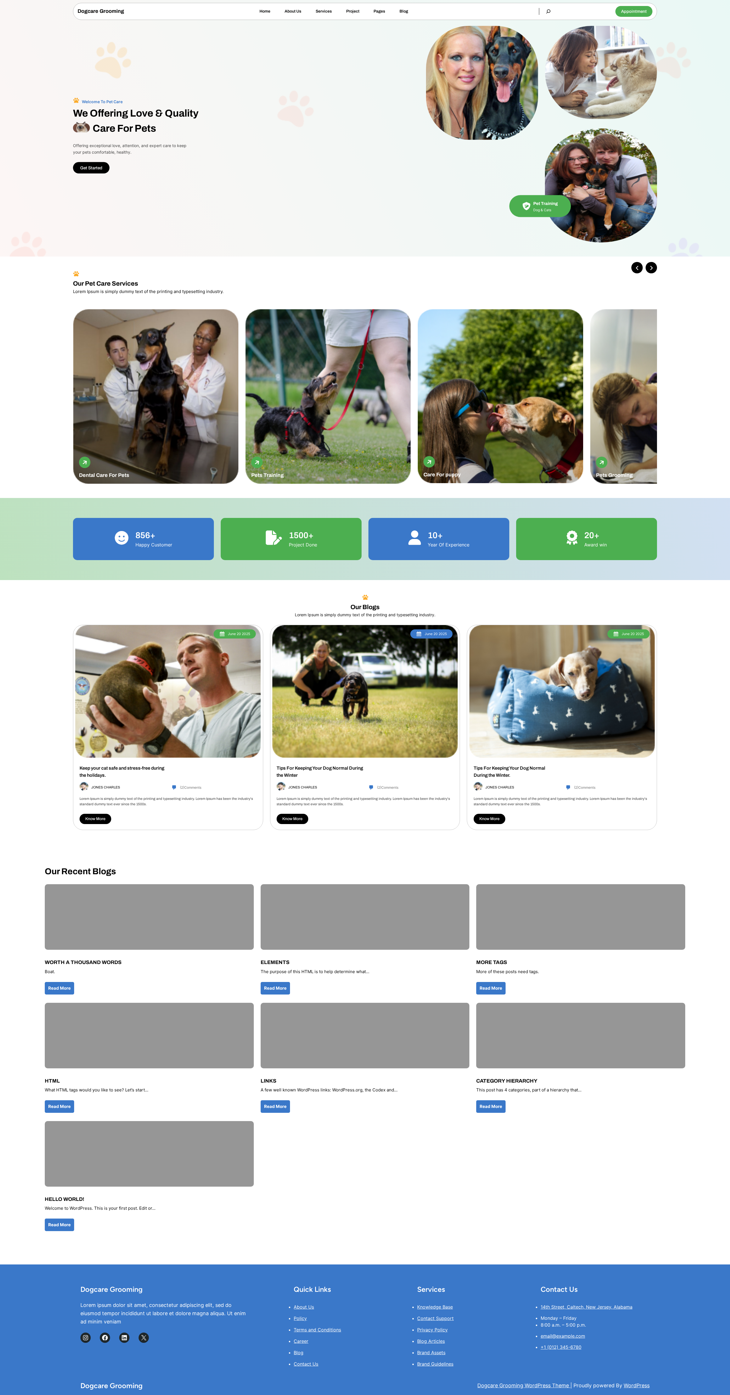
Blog (298, 1352)
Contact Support (435, 1318)
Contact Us (306, 1364)
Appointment (634, 11)
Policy (300, 1318)
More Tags (491, 962)
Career (301, 1341)
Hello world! (64, 1199)
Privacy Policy (432, 1330)
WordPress (637, 1385)
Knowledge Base (435, 1307)
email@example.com (563, 1336)
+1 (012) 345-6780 (561, 1347)
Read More (59, 988)
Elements (275, 962)
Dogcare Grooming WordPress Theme (523, 1385)
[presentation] (637, 267)
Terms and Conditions (317, 1330)
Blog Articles (431, 1341)
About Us (304, 1307)
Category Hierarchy (507, 1081)
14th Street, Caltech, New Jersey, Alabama (586, 1307)
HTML (52, 1081)
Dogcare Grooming (101, 11)
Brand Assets (431, 1352)
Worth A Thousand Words (83, 962)
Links (268, 1081)
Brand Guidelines (435, 1364)
